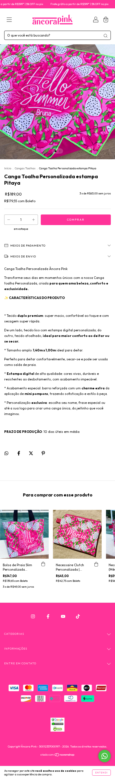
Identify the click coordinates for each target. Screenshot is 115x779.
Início (7, 168)
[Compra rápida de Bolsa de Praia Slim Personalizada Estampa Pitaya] (43, 564)
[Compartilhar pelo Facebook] (19, 453)
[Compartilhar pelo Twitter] (31, 453)
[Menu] (9, 20)
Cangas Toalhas (25, 168)
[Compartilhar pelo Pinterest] (43, 453)
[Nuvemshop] (57, 755)
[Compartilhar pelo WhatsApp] (6, 453)
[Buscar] (105, 35)
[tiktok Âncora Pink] (78, 616)
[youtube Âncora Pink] (63, 616)
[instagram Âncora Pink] (33, 616)
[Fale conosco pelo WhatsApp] (104, 756)
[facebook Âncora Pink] (48, 616)
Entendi (101, 772)
